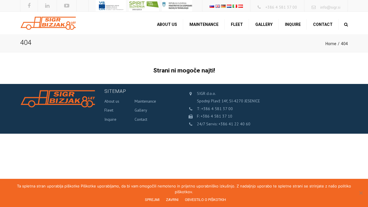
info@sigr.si (330, 7)
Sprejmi (152, 200)
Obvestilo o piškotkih (205, 200)
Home (330, 43)
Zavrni (172, 200)
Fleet (237, 24)
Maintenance (203, 24)
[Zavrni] (361, 193)
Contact (323, 24)
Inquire (293, 24)
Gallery (264, 24)
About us (167, 24)
